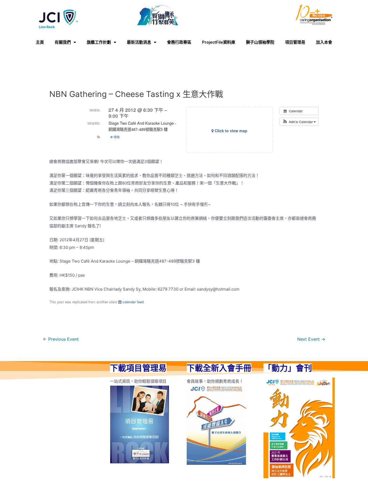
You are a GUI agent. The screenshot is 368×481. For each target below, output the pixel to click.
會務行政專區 (179, 42)
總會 (116, 137)
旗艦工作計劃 (99, 42)
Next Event (311, 339)
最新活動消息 (139, 42)
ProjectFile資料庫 (218, 42)
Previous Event (61, 339)
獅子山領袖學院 (260, 42)
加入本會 (324, 42)
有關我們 (63, 42)
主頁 (40, 42)
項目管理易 (295, 42)
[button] (299, 122)
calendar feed (132, 301)
